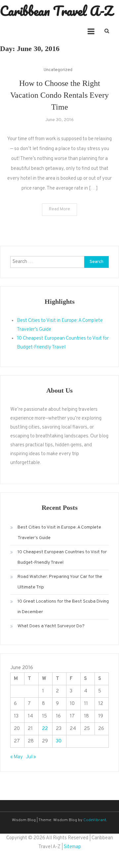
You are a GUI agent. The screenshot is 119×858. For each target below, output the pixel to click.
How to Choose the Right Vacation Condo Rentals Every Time (59, 95)
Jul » (31, 757)
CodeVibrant (94, 820)
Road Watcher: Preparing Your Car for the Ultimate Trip (60, 582)
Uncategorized (58, 70)
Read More (59, 209)
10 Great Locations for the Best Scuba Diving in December (63, 607)
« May (16, 757)
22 (45, 729)
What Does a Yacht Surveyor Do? (51, 626)
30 (58, 741)
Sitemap (72, 847)
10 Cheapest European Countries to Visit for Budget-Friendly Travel (62, 557)
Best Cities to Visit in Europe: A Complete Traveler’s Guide (59, 533)
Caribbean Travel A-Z (56, 10)
